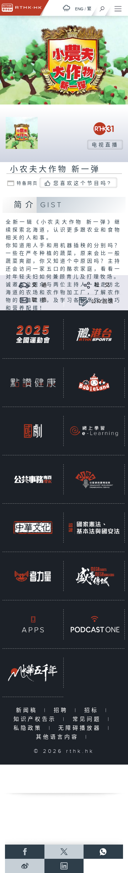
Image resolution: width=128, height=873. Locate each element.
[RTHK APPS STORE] (32, 624)
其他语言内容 (59, 737)
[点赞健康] (32, 382)
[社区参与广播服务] (94, 479)
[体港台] (94, 334)
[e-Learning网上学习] (94, 431)
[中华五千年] (32, 673)
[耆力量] (32, 576)
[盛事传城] (94, 576)
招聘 (62, 710)
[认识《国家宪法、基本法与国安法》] (94, 528)
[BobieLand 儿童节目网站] (94, 382)
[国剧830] (32, 431)
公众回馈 (102, 301)
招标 (93, 710)
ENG (79, 8)
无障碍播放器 (81, 728)
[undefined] (66, 8)
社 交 (102, 285)
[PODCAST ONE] (94, 624)
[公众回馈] (83, 301)
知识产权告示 (36, 719)
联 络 (39, 300)
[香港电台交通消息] (24, 285)
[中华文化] (32, 528)
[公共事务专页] (32, 479)
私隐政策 (29, 728)
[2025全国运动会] (32, 334)
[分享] (87, 285)
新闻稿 (28, 710)
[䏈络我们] (24, 300)
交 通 (39, 285)
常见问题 (88, 719)
